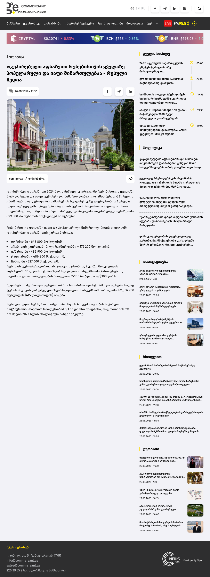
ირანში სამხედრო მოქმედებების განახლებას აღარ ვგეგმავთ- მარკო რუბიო (171, 414)
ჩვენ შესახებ (18, 547)
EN (138, 8)
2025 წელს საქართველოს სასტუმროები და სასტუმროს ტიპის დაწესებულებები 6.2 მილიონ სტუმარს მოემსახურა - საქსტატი (161, 475)
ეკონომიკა (31, 23)
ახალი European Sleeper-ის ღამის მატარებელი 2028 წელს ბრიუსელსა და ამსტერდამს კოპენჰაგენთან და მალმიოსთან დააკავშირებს (171, 398)
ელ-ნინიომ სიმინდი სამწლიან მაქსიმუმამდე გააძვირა (167, 367)
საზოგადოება (155, 262)
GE (132, 8)
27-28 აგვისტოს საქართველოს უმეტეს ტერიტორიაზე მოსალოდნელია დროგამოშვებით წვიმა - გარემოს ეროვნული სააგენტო (160, 272)
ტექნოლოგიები (110, 23)
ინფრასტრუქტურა (79, 23)
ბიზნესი (13, 23)
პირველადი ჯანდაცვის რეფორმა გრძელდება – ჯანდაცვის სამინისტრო (159, 289)
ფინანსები (52, 23)
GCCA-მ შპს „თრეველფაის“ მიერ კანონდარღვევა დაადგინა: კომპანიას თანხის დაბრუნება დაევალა (159, 492)
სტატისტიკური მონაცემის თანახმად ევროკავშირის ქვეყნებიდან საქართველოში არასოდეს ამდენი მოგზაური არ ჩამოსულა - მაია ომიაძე (162, 459)
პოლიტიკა (134, 23)
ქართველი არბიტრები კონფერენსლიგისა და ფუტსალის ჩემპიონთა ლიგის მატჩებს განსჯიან (169, 430)
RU (143, 8)
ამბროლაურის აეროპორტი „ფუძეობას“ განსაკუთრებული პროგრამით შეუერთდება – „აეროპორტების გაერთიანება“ (158, 508)
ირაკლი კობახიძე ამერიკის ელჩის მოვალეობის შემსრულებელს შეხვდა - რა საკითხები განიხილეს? (161, 305)
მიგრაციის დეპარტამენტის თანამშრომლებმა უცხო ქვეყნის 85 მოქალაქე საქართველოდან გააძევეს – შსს (160, 321)
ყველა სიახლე (156, 54)
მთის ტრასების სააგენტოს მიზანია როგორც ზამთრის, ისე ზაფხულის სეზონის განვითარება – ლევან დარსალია (161, 524)
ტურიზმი (151, 449)
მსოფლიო (152, 357)
